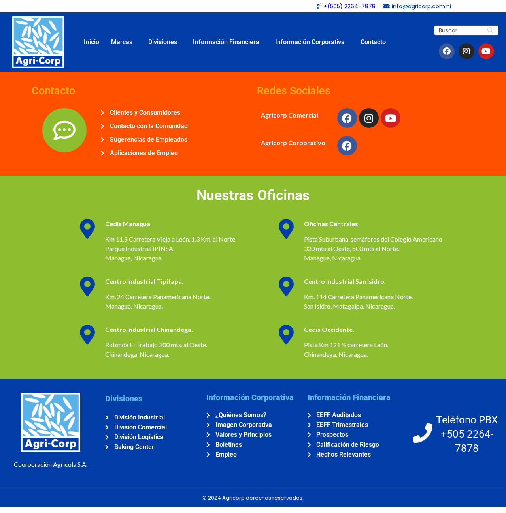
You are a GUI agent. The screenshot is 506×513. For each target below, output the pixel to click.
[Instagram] (466, 51)
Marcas (121, 42)
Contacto (373, 42)
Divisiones (162, 42)
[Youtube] (486, 51)
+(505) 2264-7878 (350, 6)
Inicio (91, 42)
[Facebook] (447, 51)
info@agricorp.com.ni (421, 6)
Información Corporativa (310, 42)
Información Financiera (226, 42)
